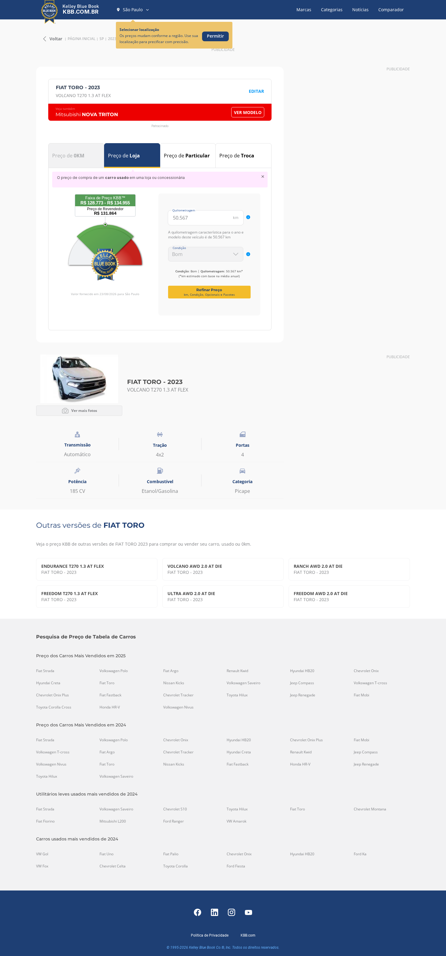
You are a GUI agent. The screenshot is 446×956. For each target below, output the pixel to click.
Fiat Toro (107, 683)
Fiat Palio (170, 854)
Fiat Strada (45, 670)
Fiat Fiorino (45, 821)
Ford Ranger (173, 821)
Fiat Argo (170, 670)
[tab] (76, 155)
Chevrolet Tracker (178, 695)
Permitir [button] (215, 36)
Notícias (360, 9)
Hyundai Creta (48, 683)
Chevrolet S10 (175, 809)
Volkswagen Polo (114, 670)
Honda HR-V (110, 707)
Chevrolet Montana (370, 809)
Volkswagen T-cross (370, 683)
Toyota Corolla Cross (53, 707)
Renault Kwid (237, 670)
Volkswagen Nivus (178, 707)
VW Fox (42, 866)
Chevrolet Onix (366, 670)
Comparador (391, 9)
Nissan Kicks (173, 683)
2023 (112, 38)
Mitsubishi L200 (113, 821)
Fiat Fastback (110, 695)
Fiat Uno (106, 854)
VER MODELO (248, 112)
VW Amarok (236, 821)
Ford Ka (360, 854)
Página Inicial (81, 38)
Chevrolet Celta (113, 866)
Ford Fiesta (236, 866)
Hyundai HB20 (302, 670)
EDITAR (256, 91)
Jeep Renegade (302, 695)
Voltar (55, 39)
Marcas (303, 9)
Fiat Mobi (361, 695)
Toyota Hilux (237, 695)
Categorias (332, 9)
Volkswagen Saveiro (243, 683)
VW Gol (42, 854)
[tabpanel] (160, 243)
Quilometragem (183, 210)
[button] (132, 9)
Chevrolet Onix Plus (52, 695)
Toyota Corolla (175, 866)
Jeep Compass (302, 683)
